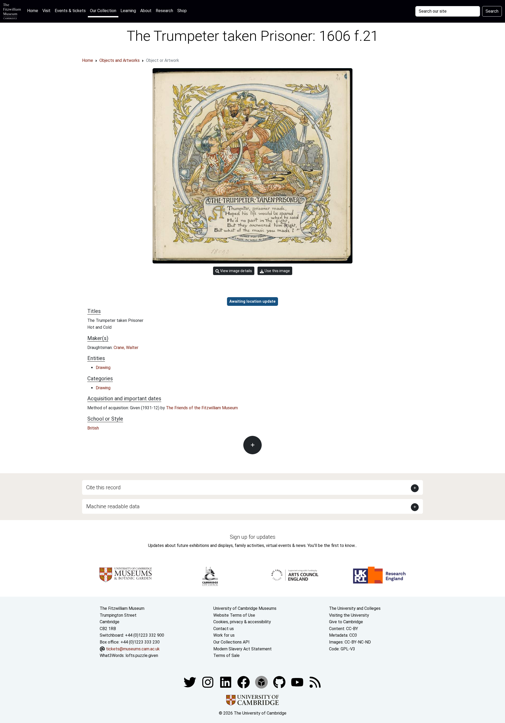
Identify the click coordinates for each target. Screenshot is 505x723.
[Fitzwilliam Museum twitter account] (190, 681)
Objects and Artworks (119, 60)
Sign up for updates (252, 537)
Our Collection (103, 10)
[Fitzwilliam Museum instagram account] (208, 681)
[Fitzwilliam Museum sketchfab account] (262, 681)
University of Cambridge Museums (244, 608)
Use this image (277, 271)
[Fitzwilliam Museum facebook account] (226, 681)
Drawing (103, 367)
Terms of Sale (226, 655)
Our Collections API (231, 642)
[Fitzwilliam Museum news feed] (315, 681)
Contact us (223, 628)
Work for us (224, 635)
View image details (235, 271)
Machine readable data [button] (113, 506)
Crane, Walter (126, 347)
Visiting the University (349, 615)
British (93, 428)
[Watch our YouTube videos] (298, 681)
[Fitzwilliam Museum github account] (280, 681)
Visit (46, 10)
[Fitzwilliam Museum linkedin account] (244, 681)
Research (164, 10)
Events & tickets (70, 10)
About (146, 10)
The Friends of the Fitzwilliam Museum (202, 407)
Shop (182, 10)
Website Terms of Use (234, 615)
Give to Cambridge (346, 621)
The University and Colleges (355, 608)
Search (492, 11)
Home (33, 10)
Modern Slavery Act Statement (242, 648)
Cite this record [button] (103, 487)
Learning (128, 10)
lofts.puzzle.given (141, 655)
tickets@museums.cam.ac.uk (133, 648)
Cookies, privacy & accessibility (242, 621)
